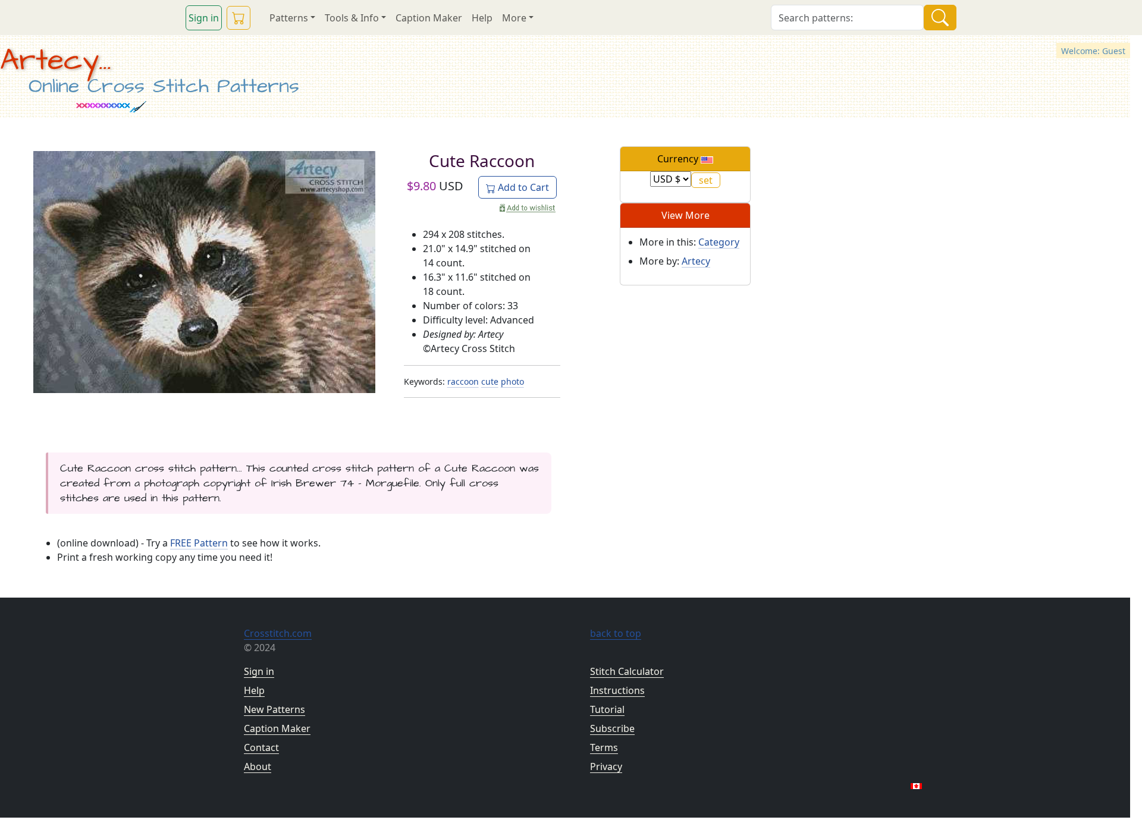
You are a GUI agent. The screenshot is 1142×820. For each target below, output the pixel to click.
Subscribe (612, 728)
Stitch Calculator (627, 671)
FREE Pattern (199, 542)
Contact (261, 747)
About (257, 766)
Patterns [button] (288, 17)
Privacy (606, 766)
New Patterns (274, 709)
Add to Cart (522, 187)
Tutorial (607, 709)
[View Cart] (238, 18)
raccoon (463, 381)
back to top (615, 633)
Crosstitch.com (278, 633)
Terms (604, 747)
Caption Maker (429, 17)
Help (482, 17)
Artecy (696, 261)
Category (718, 242)
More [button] (514, 17)
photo (512, 381)
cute (489, 381)
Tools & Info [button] (352, 17)
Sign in (204, 17)
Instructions (617, 690)
